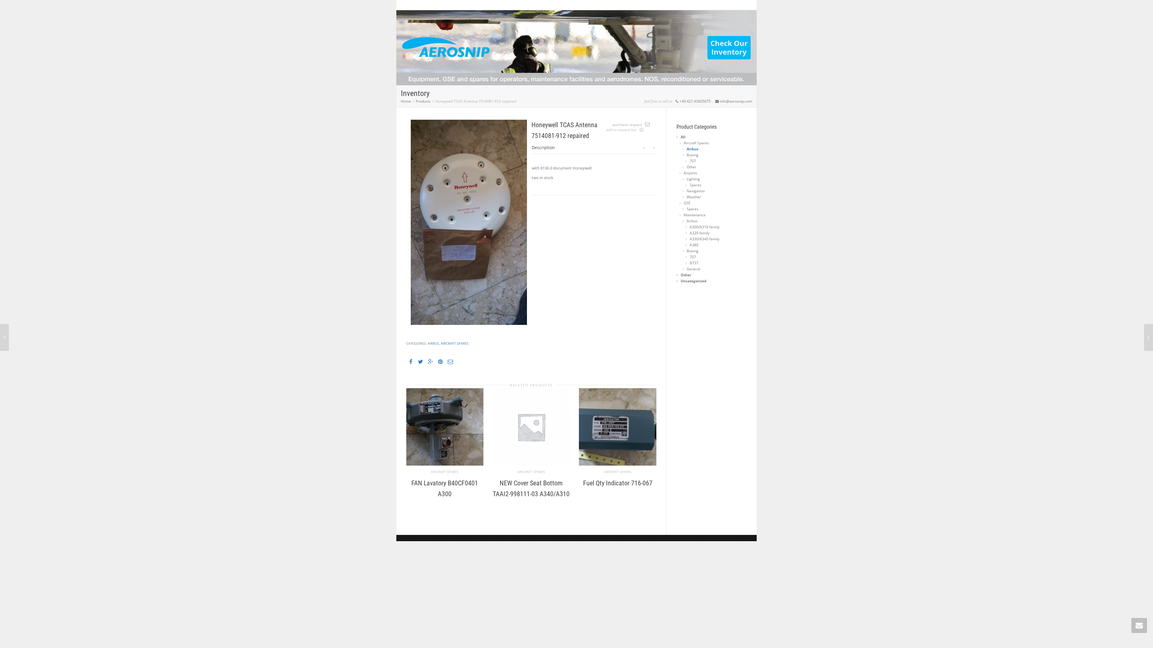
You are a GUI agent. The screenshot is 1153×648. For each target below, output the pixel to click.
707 (693, 161)
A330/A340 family (704, 239)
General (693, 269)
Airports (690, 173)
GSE (687, 203)
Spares (695, 185)
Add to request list (641, 130)
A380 (694, 245)
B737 (694, 263)
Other (691, 167)
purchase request (627, 124)
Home (406, 101)
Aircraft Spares (454, 343)
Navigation (696, 191)
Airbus (433, 343)
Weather (694, 197)
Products (423, 101)
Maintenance (695, 215)
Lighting (693, 179)
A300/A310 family (704, 227)
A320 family (700, 233)
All (683, 137)
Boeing (692, 155)
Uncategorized (694, 281)
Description (543, 147)
